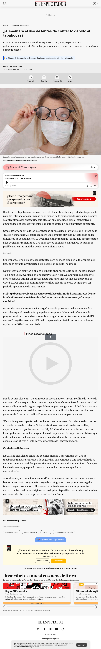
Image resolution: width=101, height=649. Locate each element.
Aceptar (81, 645)
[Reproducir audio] (7, 182)
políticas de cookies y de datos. (28, 647)
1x (95, 186)
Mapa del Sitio (50, 634)
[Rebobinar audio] (87, 186)
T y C (26, 610)
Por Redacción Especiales (14, 521)
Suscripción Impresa (50, 638)
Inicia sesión (17, 599)
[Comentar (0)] (57, 77)
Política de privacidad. (43, 610)
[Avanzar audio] (91, 186)
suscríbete (28, 599)
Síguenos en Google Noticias (52, 540)
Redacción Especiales (12, 66)
